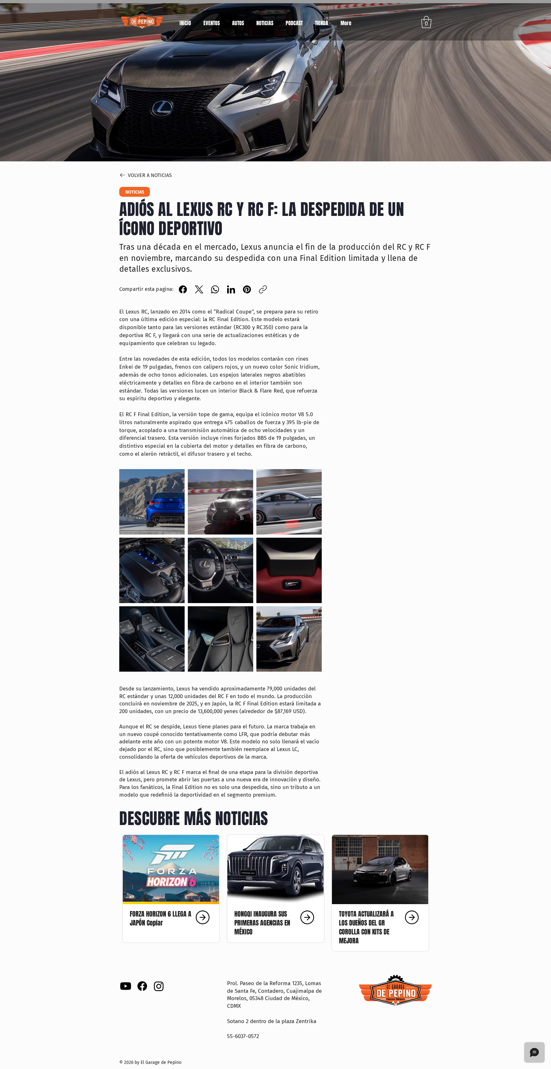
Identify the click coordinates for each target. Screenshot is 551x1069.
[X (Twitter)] (199, 289)
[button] (238, 20)
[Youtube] (125, 986)
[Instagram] (158, 986)
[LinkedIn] (231, 289)
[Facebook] (183, 289)
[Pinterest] (247, 289)
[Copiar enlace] (263, 289)
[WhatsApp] (215, 289)
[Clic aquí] (170, 917)
